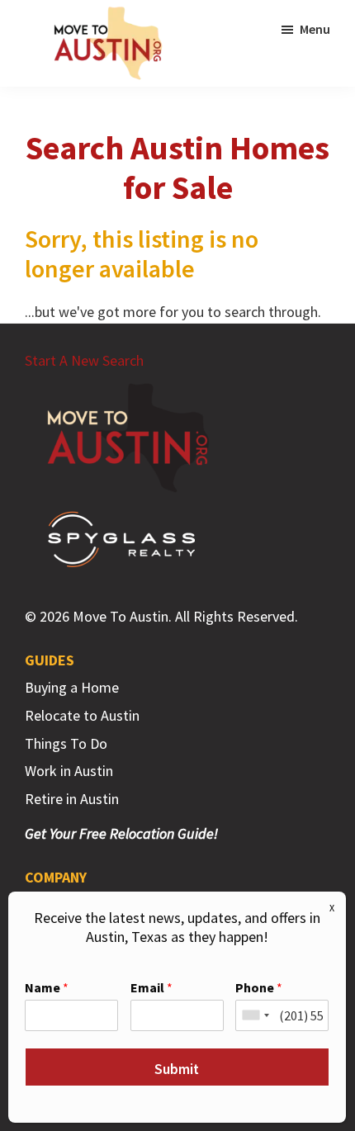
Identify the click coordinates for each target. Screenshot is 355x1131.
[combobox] (255, 1015)
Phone (258, 987)
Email (151, 987)
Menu (315, 29)
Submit (176, 1069)
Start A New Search (84, 360)
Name (47, 987)
